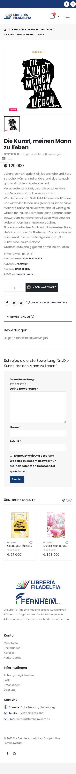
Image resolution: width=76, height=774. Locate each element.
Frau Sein (22, 263)
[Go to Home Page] (5, 29)
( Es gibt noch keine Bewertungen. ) (42, 154)
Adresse (9, 653)
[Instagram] (73, 4)
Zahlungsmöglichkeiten (19, 675)
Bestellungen (12, 648)
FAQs (7, 680)
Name (15, 427)
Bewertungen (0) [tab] (22, 317)
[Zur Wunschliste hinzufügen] (31, 542)
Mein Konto (11, 643)
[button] (63, 500)
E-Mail (15, 441)
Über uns (9, 690)
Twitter (14, 302)
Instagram (14, 753)
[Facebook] (66, 4)
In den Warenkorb (44, 287)
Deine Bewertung (23, 379)
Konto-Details (12, 658)
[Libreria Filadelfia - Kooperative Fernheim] (17, 16)
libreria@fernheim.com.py (33, 719)
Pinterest (21, 302)
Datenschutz (12, 685)
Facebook (7, 302)
